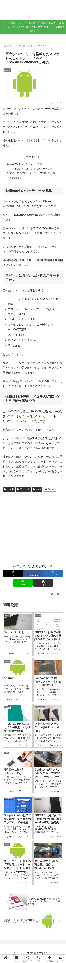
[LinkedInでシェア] (40, 893)
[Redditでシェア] (40, 883)
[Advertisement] (33, 527)
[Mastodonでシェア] (25, 874)
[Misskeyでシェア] (55, 874)
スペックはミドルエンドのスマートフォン (32, 168)
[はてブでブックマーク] (55, 883)
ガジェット (25, 489)
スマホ (38, 489)
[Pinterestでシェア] (25, 893)
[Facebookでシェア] (11, 883)
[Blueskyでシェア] (40, 874)
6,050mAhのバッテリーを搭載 (26, 163)
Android (10, 489)
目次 (28, 156)
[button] (43, 583)
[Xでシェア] (11, 874)
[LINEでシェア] (11, 893)
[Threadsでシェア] (25, 883)
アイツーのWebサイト (24, 429)
